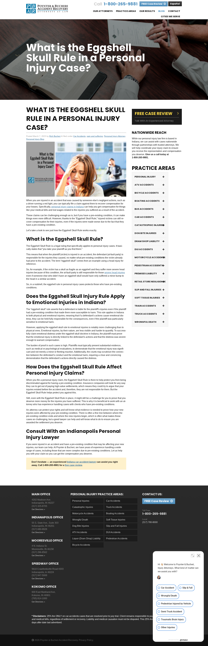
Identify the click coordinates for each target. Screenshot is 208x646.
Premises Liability (146, 273)
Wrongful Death (145, 322)
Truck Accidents (146, 313)
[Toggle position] (192, 555)
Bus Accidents (144, 209)
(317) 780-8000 (150, 522)
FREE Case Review (152, 4)
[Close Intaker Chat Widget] (198, 555)
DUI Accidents (144, 249)
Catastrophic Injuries (149, 225)
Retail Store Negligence (150, 281)
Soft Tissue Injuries (147, 297)
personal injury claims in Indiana (67, 207)
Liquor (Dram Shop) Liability (86, 538)
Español (175, 3)
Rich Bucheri (55, 136)
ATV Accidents (144, 184)
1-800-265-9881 (121, 4)
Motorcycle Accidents (150, 257)
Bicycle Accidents (147, 192)
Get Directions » (38, 509)
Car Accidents (79, 136)
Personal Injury (145, 176)
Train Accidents (145, 305)
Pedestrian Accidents (149, 265)
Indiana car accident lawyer (81, 462)
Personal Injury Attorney (114, 136)
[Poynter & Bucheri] (47, 8)
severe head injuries (114, 272)
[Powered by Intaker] (184, 640)
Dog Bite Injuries (145, 233)
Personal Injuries (80, 501)
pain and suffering (95, 136)
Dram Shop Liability (147, 241)
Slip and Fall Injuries (148, 289)
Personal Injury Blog (35, 139)
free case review (73, 465)
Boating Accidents (147, 201)
